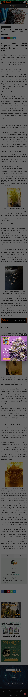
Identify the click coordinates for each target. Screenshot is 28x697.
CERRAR (24, 334)
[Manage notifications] (25, 694)
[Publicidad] (14, 348)
